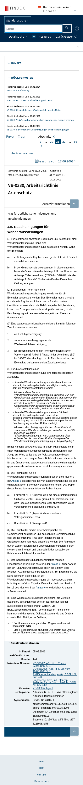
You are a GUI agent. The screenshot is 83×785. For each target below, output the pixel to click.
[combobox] (33, 29)
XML (23, 137)
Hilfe (41, 768)
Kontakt (41, 774)
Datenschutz (41, 781)
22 (63, 141)
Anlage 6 (16, 481)
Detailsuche (17, 36)
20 (51, 141)
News (41, 761)
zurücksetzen (65, 36)
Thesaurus (44, 36)
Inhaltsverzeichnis (21, 153)
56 (75, 141)
